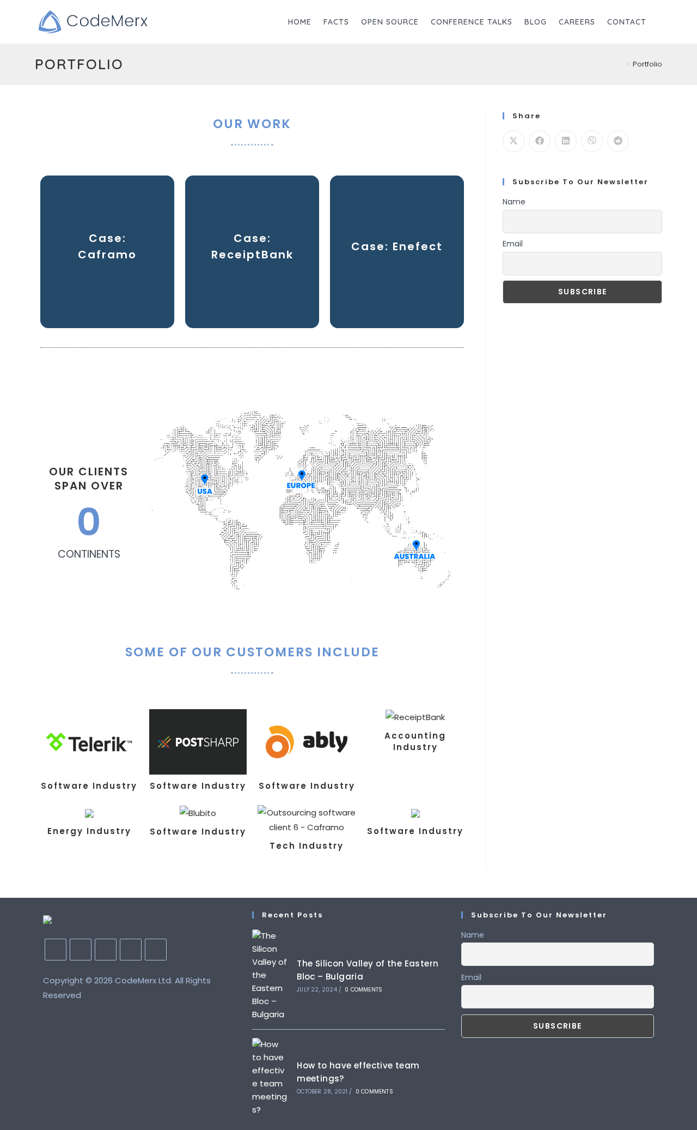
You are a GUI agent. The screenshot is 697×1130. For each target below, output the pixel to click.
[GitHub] (131, 949)
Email (513, 243)
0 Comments (363, 990)
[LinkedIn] (106, 949)
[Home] (619, 64)
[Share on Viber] (592, 141)
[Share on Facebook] (540, 141)
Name (514, 201)
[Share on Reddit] (618, 141)
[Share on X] (513, 141)
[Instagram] (80, 949)
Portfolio (647, 64)
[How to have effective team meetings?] (270, 1077)
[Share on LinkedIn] (566, 141)
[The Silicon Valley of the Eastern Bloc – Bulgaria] (270, 975)
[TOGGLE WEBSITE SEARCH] (661, 22)
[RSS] (156, 949)
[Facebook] (55, 949)
